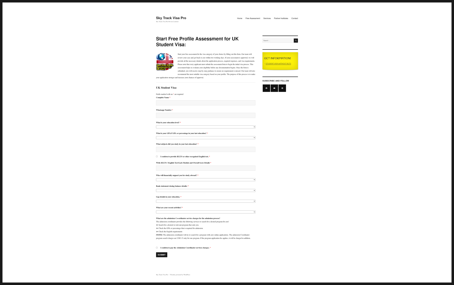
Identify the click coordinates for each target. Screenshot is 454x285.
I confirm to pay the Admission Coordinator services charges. (185, 247)
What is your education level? (168, 122)
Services (267, 18)
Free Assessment (253, 18)
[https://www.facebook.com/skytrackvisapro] (266, 88)
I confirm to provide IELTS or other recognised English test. (185, 156)
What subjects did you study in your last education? (177, 144)
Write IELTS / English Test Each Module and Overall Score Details (183, 162)
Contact (294, 18)
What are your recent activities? (169, 207)
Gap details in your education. (168, 196)
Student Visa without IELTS (278, 64)
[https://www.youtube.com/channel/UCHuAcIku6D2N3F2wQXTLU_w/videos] (274, 88)
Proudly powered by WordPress (180, 275)
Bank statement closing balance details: (172, 186)
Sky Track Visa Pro (171, 17)
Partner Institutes (281, 18)
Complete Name (163, 97)
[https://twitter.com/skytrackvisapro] (282, 88)
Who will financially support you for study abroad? (177, 175)
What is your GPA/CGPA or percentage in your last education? (182, 133)
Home (239, 18)
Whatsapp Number (164, 110)
